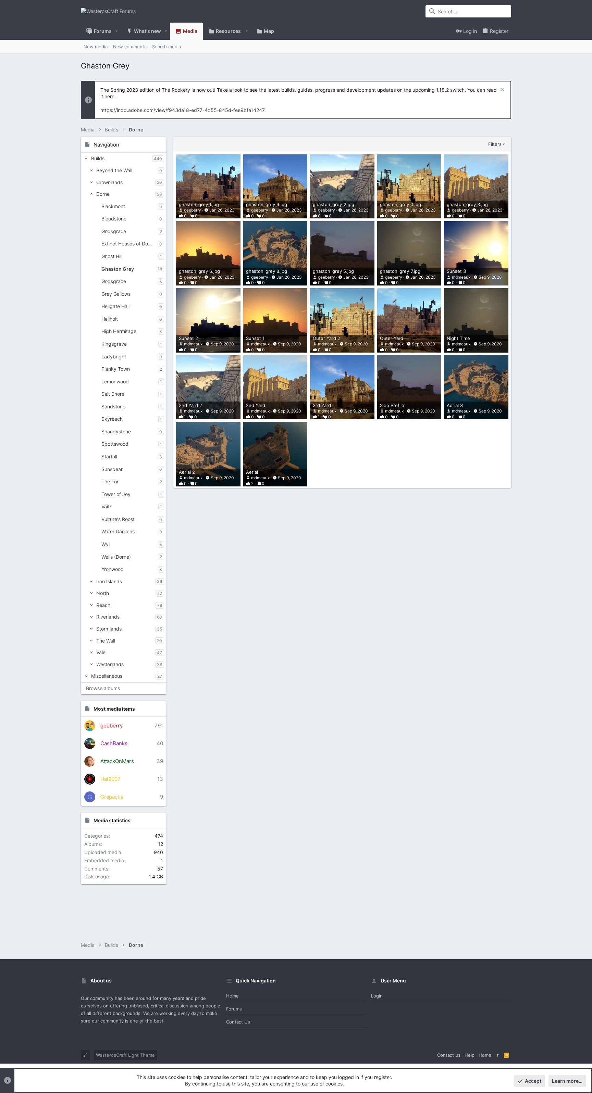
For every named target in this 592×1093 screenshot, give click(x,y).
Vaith (106, 506)
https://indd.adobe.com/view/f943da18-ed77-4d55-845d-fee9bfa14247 (182, 110)
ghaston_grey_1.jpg (199, 204)
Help (469, 1055)
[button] (116, 31)
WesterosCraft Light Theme (125, 1055)
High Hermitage (118, 331)
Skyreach (112, 419)
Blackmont (113, 206)
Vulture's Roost (118, 519)
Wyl (105, 544)
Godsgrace (113, 231)
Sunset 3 (456, 271)
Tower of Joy (116, 494)
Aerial (252, 472)
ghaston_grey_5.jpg (333, 271)
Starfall (109, 456)
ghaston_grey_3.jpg (467, 204)
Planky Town (115, 369)
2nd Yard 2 (190, 405)
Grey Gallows (116, 294)
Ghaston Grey (117, 269)
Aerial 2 (187, 472)
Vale (101, 652)
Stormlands (109, 629)
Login (377, 996)
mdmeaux (461, 277)
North (102, 593)
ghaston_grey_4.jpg (266, 204)
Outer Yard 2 (326, 338)
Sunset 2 (188, 338)
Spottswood (114, 444)
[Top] (497, 1055)
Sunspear (112, 469)
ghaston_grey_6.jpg (199, 271)
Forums (234, 1009)
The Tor (110, 481)
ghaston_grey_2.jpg (333, 204)
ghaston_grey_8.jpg (266, 271)
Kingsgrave (114, 344)
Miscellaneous (106, 676)
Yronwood (112, 569)
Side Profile (392, 405)
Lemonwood (115, 381)
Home (232, 996)
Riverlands (108, 617)
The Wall (105, 641)
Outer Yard (391, 338)
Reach (103, 605)
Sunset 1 (255, 338)
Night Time (458, 338)
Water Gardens (118, 531)
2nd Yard (255, 405)
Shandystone (116, 431)
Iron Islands (109, 581)
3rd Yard (322, 405)
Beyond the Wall (114, 170)
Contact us (238, 1022)
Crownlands (109, 182)
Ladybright (113, 356)
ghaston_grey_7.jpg (400, 271)
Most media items (114, 709)
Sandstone (113, 406)
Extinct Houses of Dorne (128, 243)
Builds (97, 158)
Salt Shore (112, 394)
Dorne (103, 194)
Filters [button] (495, 144)
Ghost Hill (111, 256)
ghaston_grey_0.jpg (400, 204)
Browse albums (103, 688)
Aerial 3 (455, 405)
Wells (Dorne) (116, 557)
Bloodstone (113, 218)
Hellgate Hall (115, 306)
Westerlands (110, 664)
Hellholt (109, 319)
